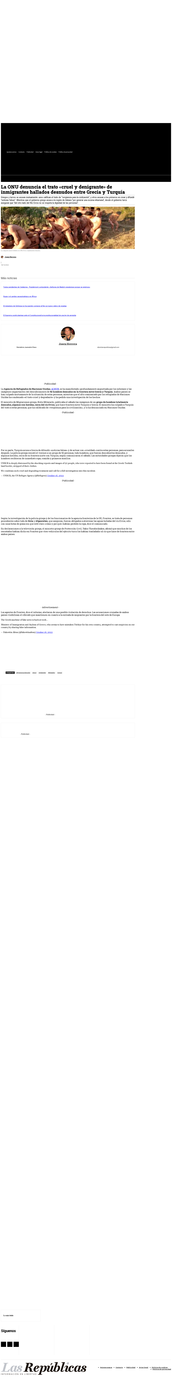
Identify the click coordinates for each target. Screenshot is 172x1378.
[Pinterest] (22, 270)
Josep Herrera (10, 257)
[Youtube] (98, 161)
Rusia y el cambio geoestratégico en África (20, 296)
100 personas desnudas (23, 673)
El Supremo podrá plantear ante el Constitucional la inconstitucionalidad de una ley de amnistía (39, 315)
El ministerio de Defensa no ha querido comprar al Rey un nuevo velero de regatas (35, 306)
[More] (39, 270)
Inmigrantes (42, 673)
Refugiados (51, 673)
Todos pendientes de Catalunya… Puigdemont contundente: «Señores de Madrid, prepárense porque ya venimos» (46, 287)
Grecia (34, 673)
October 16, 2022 (55, 475)
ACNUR (55, 388)
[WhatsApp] (30, 270)
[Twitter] (94, 161)
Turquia (59, 673)
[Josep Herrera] (2, 257)
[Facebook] (89, 161)
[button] (98, 166)
